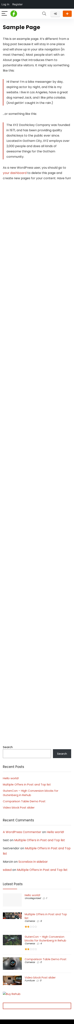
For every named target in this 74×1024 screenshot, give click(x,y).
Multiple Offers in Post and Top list (27, 784)
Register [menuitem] (17, 4)
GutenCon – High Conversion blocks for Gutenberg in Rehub (45, 938)
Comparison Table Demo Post (24, 801)
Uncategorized (33, 898)
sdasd (7, 870)
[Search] (44, 14)
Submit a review (67, 14)
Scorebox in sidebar (33, 862)
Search (8, 747)
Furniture (30, 980)
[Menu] (4, 14)
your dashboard (15, 173)
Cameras (30, 921)
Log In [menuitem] (5, 4)
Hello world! (11, 778)
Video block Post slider (19, 807)
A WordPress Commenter (22, 832)
